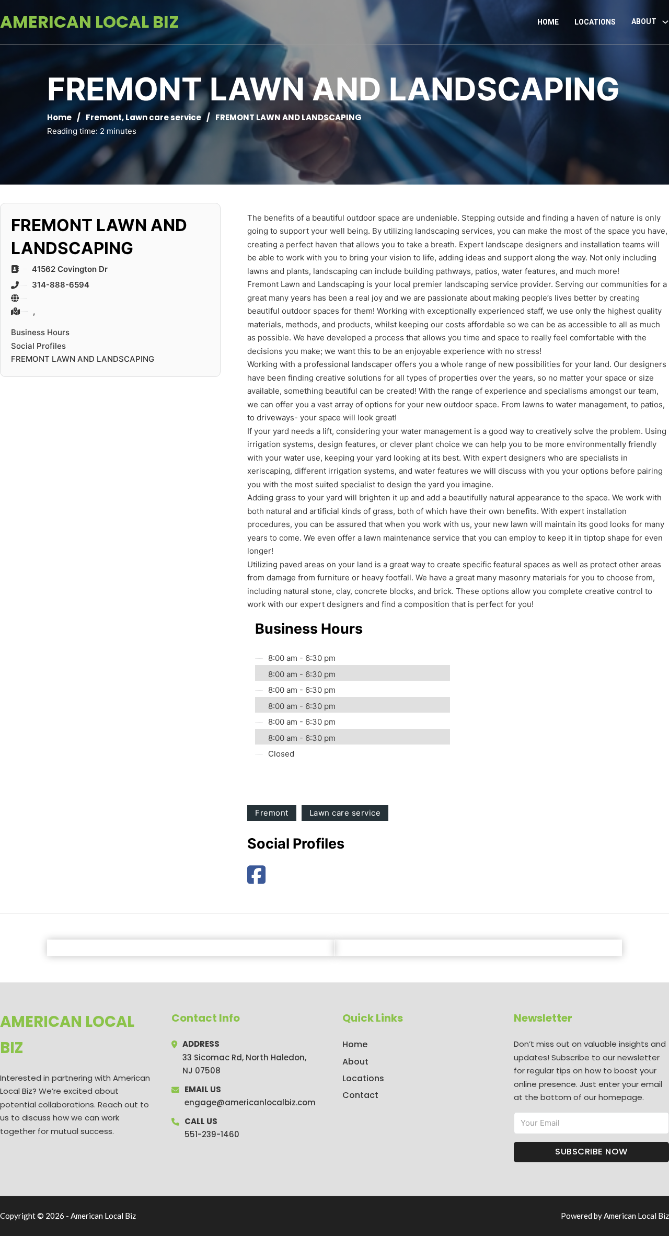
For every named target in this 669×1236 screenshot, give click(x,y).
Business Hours (40, 332)
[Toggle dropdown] (665, 22)
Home (548, 22)
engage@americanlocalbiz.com (250, 1102)
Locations (595, 22)
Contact (360, 1095)
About (355, 1062)
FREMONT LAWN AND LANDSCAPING (82, 359)
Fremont (104, 117)
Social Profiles (38, 346)
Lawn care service (163, 117)
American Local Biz (89, 21)
